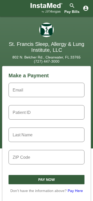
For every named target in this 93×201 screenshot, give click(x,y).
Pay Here (75, 191)
